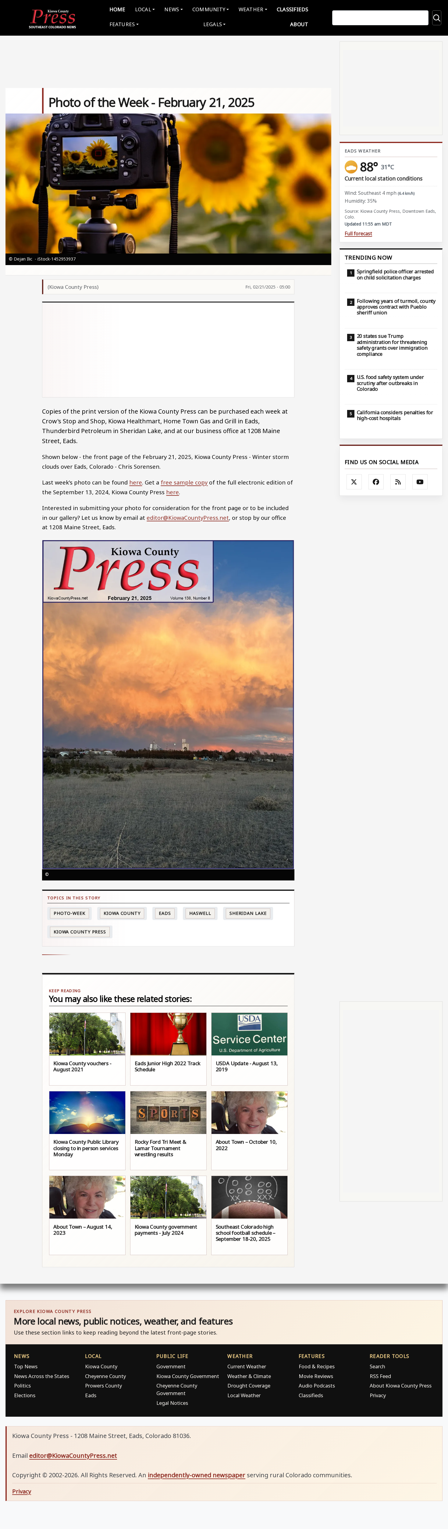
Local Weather (244, 1395)
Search (377, 1366)
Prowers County (103, 1385)
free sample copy (184, 482)
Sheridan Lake (248, 913)
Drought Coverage (248, 1385)
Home (117, 9)
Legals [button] (212, 24)
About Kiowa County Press (401, 1385)
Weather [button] (251, 9)
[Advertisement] (168, 349)
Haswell (200, 913)
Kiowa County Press (80, 932)
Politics (22, 1385)
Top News (25, 1366)
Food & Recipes (317, 1366)
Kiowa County (122, 913)
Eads (165, 913)
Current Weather (246, 1366)
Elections (24, 1395)
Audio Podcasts (317, 1385)
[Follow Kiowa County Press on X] (354, 481)
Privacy (378, 1395)
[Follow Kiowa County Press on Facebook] (376, 481)
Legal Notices (172, 1402)
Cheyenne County (105, 1376)
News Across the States (41, 1376)
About (299, 24)
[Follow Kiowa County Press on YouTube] (420, 481)
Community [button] (208, 9)
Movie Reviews (316, 1376)
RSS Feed (380, 1376)
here (135, 482)
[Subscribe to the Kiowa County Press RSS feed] (398, 481)
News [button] (171, 9)
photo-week (69, 913)
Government (171, 1366)
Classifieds (292, 9)
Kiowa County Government (187, 1376)
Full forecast (358, 233)
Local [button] (143, 9)
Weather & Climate (249, 1376)
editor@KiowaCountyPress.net (188, 517)
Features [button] (122, 24)
